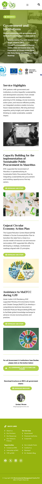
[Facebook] (5, 460)
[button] (27, 4)
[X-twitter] (10, 460)
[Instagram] (21, 460)
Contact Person (21, 404)
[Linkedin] (16, 460)
